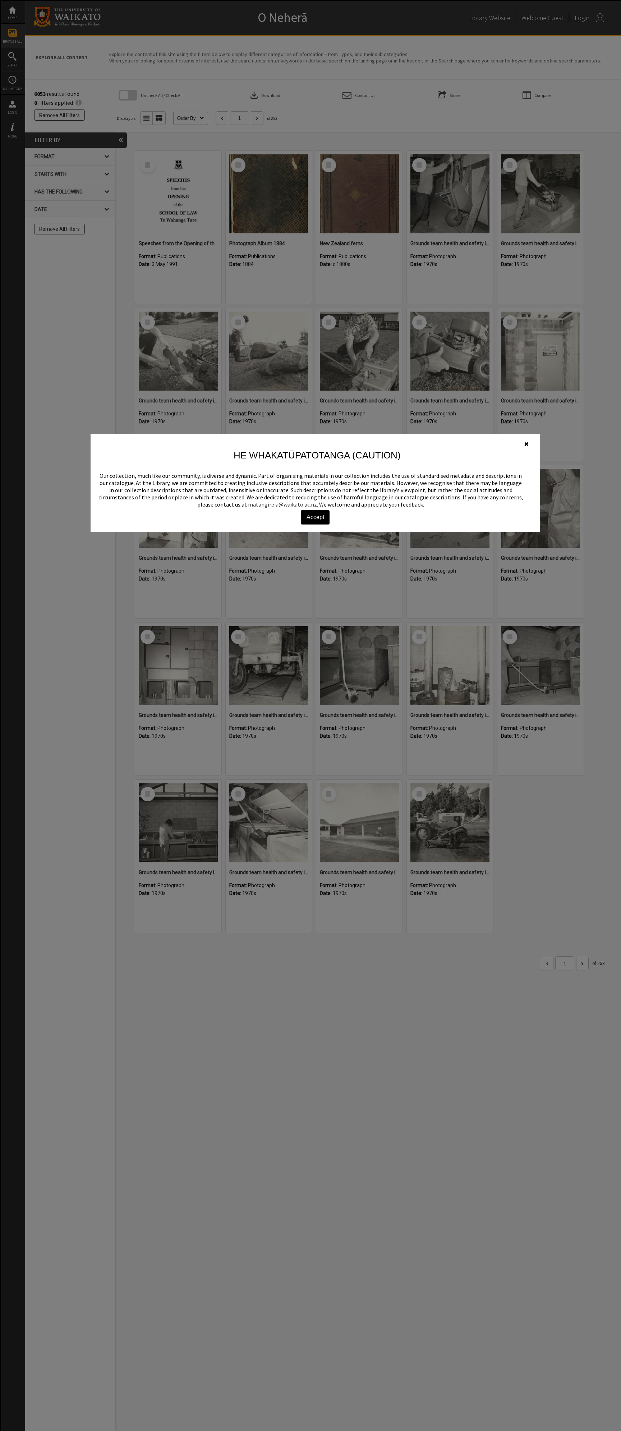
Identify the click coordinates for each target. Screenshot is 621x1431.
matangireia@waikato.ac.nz (282, 504)
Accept (315, 517)
